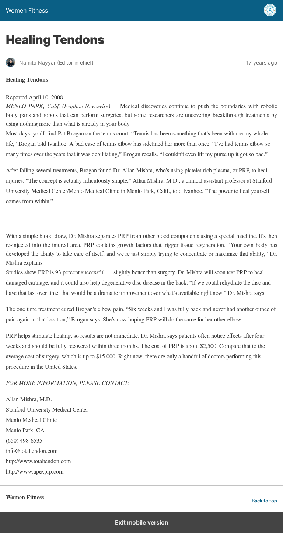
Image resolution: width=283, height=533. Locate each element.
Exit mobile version (141, 522)
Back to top (264, 500)
